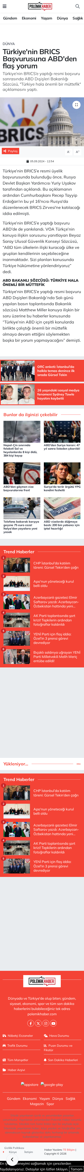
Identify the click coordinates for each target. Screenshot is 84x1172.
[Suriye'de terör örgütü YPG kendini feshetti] (62, 473)
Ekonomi (29, 18)
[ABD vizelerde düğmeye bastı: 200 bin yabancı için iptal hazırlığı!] (62, 508)
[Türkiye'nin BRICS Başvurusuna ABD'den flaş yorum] (42, 121)
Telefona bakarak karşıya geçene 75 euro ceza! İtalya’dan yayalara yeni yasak (21, 527)
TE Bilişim (69, 1149)
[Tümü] (79, 764)
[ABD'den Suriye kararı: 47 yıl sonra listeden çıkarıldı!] (62, 431)
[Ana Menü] (5, 6)
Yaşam (46, 18)
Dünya (62, 18)
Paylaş (13, 151)
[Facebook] (30, 1023)
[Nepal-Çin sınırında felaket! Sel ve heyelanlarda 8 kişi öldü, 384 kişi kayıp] (21, 431)
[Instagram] (45, 1023)
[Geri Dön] (12, 1160)
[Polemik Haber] (40, 6)
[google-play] (52, 1085)
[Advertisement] (42, 712)
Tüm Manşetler (17, 1060)
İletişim (28, 1152)
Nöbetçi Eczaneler (20, 1036)
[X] (38, 1023)
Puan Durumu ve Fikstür (58, 1048)
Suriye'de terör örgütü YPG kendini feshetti (62, 488)
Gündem (10, 18)
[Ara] (77, 6)
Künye (12, 1152)
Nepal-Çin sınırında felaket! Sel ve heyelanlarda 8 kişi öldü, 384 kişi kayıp (20, 450)
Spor (50, 1104)
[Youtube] (53, 1023)
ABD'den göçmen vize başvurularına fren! (18, 488)
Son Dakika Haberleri (63, 1060)
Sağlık (78, 18)
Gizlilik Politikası (14, 1147)
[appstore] (29, 1085)
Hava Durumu (59, 1036)
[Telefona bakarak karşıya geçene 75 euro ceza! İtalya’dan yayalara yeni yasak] (21, 508)
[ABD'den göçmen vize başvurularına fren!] (21, 473)
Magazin (37, 1104)
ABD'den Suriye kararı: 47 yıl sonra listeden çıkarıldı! (62, 446)
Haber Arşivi (16, 1070)
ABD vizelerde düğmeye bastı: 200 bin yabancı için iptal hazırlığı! (62, 525)
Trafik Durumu (17, 1045)
